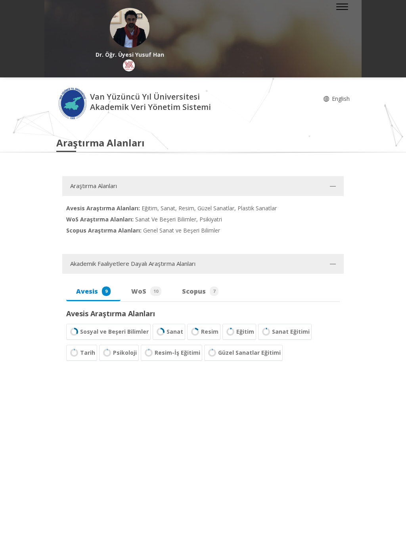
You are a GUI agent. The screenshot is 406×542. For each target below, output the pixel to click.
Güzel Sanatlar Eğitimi (249, 352)
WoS (144, 291)
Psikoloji (125, 352)
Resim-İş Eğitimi (177, 352)
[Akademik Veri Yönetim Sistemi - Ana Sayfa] (73, 103)
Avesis (91, 291)
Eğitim (245, 331)
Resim (209, 331)
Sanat (175, 331)
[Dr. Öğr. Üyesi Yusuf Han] (129, 28)
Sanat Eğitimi (291, 331)
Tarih (87, 352)
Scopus (198, 291)
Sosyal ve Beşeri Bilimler (114, 331)
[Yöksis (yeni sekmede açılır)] (129, 65)
